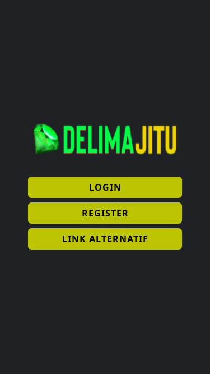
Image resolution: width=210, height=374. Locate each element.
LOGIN (105, 187)
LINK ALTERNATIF (105, 239)
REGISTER (105, 213)
